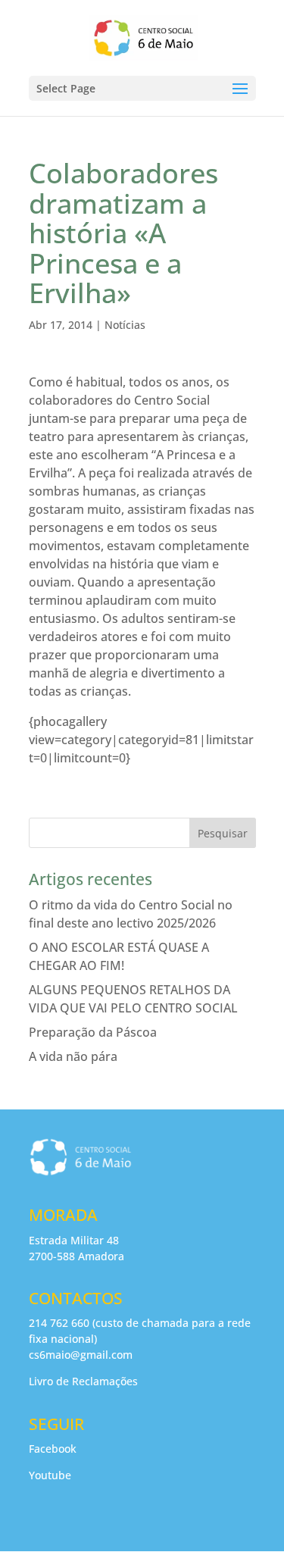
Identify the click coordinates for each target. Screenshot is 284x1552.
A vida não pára (73, 1056)
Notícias (125, 325)
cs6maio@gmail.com (81, 1354)
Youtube (50, 1475)
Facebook (52, 1448)
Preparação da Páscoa (93, 1032)
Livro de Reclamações (83, 1381)
